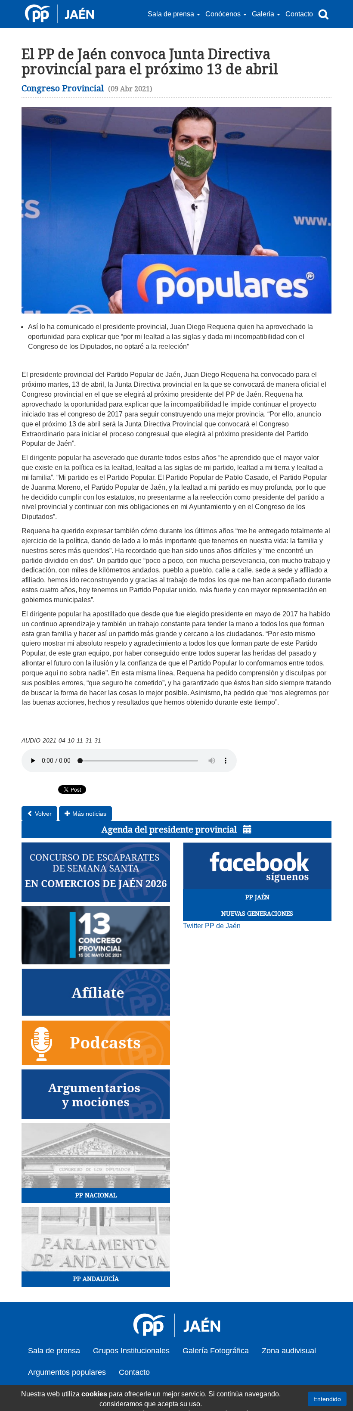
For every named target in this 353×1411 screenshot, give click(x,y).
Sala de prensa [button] (172, 14)
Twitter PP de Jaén (212, 925)
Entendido (327, 1398)
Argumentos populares (67, 1372)
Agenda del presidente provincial (170, 829)
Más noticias (88, 813)
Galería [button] (264, 14)
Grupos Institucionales (131, 1350)
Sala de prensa (54, 1350)
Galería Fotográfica (216, 1350)
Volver (42, 813)
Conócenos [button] (223, 14)
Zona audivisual (289, 1350)
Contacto (299, 14)
